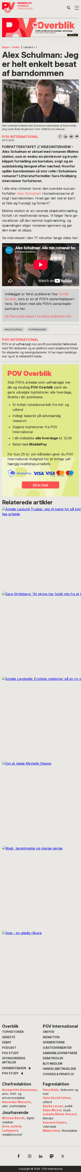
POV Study (10, 1053)
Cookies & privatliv (58, 1074)
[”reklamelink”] (40, 27)
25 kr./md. (41, 485)
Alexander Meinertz (16, 1102)
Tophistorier (13, 1031)
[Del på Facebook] (60, 136)
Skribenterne (54, 1042)
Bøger (6, 47)
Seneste (8, 1037)
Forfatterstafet (37, 329)
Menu (77, 8)
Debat (6, 1042)
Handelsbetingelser (59, 1068)
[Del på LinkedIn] (65, 136)
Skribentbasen (14, 1068)
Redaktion (51, 1037)
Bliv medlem (52, 1063)
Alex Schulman (29, 193)
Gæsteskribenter (57, 1047)
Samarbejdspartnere (60, 1053)
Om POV (48, 1031)
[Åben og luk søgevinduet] (68, 8)
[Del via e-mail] (71, 136)
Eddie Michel (52, 1110)
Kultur (16, 47)
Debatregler (53, 1058)
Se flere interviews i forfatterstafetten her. (38, 316)
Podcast (9, 1047)
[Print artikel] (77, 136)
